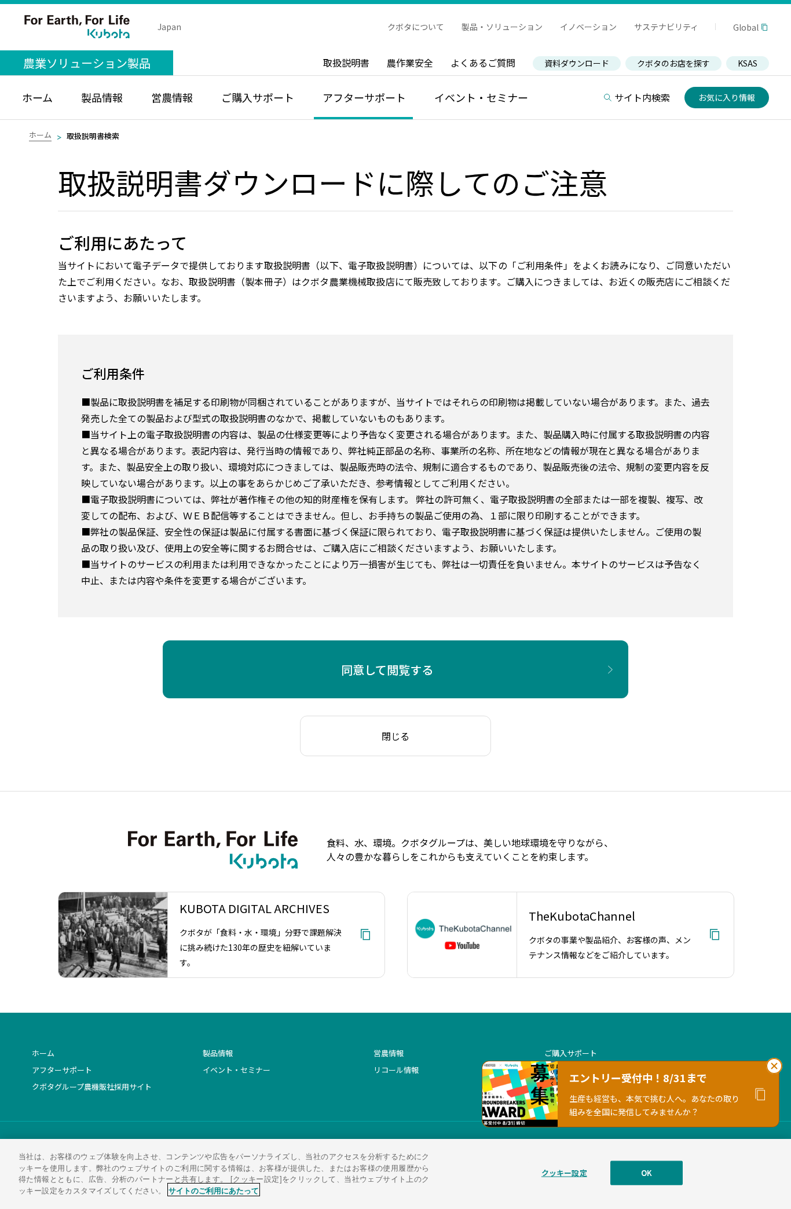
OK (646, 1172)
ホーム (40, 134)
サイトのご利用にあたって (214, 1189)
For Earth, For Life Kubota (77, 26)
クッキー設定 (564, 1172)
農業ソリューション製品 (87, 62)
